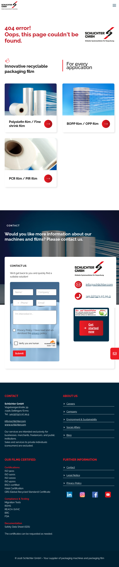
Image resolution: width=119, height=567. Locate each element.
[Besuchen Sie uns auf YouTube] (108, 494)
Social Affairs (73, 427)
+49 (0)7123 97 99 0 (98, 296)
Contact (70, 467)
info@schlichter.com (99, 284)
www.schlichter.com (15, 424)
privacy (36, 333)
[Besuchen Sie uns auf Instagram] (82, 494)
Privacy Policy (74, 483)
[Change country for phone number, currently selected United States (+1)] (16, 303)
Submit (19, 353)
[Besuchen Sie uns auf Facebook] (95, 494)
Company (71, 411)
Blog (69, 435)
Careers (70, 403)
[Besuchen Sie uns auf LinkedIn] (69, 494)
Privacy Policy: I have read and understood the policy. (35, 332)
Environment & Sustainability (81, 419)
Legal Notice (73, 475)
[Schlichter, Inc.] (9, 5)
